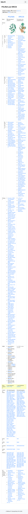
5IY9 (7, 457)
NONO (8, 416)
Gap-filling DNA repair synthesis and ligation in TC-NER (11, 288)
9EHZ (10, 467)
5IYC (14, 457)
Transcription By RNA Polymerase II (11, 134)
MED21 (13, 413)
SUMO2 (8, 430)
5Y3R (23, 453)
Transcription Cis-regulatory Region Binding (21, 79)
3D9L (10, 453)
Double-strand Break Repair (22, 133)
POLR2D (14, 418)
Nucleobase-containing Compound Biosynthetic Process (10, 495)
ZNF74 (14, 436)
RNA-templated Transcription (11, 123)
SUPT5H (11, 430)
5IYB (12, 457)
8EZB (18, 467)
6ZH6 (18, 456)
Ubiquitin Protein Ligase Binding (11, 97)
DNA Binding (10, 80)
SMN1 (13, 427)
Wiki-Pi (3, 2)
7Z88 (18, 462)
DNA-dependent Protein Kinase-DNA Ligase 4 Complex (22, 51)
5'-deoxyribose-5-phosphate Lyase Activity (21, 119)
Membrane (20, 53)
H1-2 (14, 409)
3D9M (12, 453)
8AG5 (23, 463)
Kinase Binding (10, 95)
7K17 (23, 457)
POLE (24, 405)
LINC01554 (19, 400)
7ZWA (25, 462)
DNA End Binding (21, 116)
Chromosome (10, 45)
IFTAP (8, 411)
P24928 (13, 449)
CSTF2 (8, 403)
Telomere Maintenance (20, 123)
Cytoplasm (10, 47)
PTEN (11, 425)
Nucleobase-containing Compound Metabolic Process (11, 479)
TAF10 (8, 431)
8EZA (23, 465)
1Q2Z (23, 452)
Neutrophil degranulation (20, 210)
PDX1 (20, 404)
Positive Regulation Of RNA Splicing (11, 143)
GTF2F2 (8, 386)
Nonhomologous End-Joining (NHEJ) (21, 208)
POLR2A (11, 16)
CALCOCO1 (9, 393)
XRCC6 (20, 416)
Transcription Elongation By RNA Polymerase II (11, 137)
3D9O (10, 455)
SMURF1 (11, 428)
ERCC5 (8, 406)
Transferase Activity (11, 90)
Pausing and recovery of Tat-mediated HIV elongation (11, 235)
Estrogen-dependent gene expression (11, 340)
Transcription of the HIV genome (11, 225)
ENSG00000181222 (10, 445)
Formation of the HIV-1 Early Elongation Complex (11, 211)
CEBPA (21, 393)
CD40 (24, 392)
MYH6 (11, 415)
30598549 (13, 357)
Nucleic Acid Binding (12, 79)
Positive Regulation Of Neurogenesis (21, 176)
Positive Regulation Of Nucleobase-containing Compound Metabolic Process (21, 486)
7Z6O (23, 461)
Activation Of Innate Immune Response (22, 127)
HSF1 (23, 398)
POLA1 (18, 405)
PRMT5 (11, 424)
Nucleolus (10, 46)
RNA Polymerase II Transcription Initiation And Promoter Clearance (11, 330)
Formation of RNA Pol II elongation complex (11, 199)
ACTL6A (13, 391)
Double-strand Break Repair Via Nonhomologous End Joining (22, 137)
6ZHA (20, 456)
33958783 (9, 370)
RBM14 (18, 408)
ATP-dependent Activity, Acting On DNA (21, 102)
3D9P (12, 455)
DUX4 (18, 397)
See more (8, 502)
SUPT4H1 (22, 410)
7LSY (22, 458)
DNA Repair (20, 131)
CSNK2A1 (8, 402)
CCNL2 (13, 396)
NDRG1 (18, 403)
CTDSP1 (8, 404)
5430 (7, 438)
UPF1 (8, 435)
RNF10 (14, 425)
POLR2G (8, 421)
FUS (12, 408)
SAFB (8, 427)
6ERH (23, 455)
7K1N (20, 458)
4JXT (8, 456)
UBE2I (18, 415)
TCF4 (21, 411)
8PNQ (13, 464)
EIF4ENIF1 (11, 405)
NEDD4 (13, 415)
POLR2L (8, 422)
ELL (14, 405)
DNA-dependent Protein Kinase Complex (21, 66)
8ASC (18, 464)
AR (20, 391)
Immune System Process (21, 130)
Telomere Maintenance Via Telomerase (21, 145)
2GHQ (8, 452)
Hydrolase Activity (11, 93)
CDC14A (11, 397)
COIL (21, 394)
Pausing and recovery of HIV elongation (11, 252)
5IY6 (10, 456)
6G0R (12, 459)
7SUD (20, 461)
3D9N (8, 455)
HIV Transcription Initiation (11, 219)
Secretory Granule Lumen (21, 62)
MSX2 (22, 400)
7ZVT (22, 462)
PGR (23, 404)
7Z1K (13, 463)
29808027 (9, 377)
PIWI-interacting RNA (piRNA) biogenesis (11, 264)
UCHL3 (21, 415)
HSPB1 (18, 399)
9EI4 (9, 468)
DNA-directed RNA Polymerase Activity (11, 84)
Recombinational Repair (21, 125)
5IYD (8, 458)
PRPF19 (8, 425)
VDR (10, 435)
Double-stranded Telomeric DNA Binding (21, 91)
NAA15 (18, 402)
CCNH (8, 396)
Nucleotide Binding (21, 77)
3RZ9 (20, 453)
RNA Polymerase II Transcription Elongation (11, 326)
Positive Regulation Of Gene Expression (11, 140)
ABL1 (8, 391)
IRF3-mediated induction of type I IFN (21, 205)
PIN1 (8, 418)
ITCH (10, 411)
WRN (18, 416)
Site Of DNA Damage (20, 72)
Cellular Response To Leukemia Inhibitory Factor (21, 194)
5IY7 (12, 456)
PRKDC (21, 406)
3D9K (8, 453)
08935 (18, 442)
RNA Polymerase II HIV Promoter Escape (11, 222)
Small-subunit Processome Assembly (20, 158)
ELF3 (20, 397)
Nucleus (9, 40)
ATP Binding (20, 97)
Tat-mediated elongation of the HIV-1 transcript (11, 247)
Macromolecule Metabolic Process (11, 483)
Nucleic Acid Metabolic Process (11, 472)
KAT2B (8, 412)
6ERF (18, 455)
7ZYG (18, 463)
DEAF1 (22, 396)
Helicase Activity (21, 95)
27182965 (13, 365)
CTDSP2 (12, 404)
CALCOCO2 (9, 394)
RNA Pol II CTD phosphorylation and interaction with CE (11, 334)
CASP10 (13, 394)
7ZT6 (20, 462)
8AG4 (20, 463)
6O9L (10, 461)
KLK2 (11, 412)
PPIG (11, 422)
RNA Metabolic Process (10, 476)
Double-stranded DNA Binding (21, 88)
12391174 (18, 10)
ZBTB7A (23, 416)
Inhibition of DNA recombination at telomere (11, 343)
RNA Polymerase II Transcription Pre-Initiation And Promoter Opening (11, 318)
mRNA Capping (11, 303)
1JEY (20, 452)
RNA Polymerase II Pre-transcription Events (11, 274)
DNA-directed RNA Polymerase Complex (11, 37)
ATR (24, 391)
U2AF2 (10, 434)
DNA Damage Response (20, 142)
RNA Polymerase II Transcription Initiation (11, 322)
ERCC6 (11, 406)
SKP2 (10, 427)
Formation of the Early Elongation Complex (11, 203)
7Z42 (15, 463)
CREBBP (8, 400)
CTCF (11, 403)
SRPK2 (23, 409)
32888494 (9, 361)
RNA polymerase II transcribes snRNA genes (11, 298)
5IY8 (14, 456)
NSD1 (13, 416)
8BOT (20, 465)
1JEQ (18, 452)
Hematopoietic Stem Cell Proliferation (22, 184)
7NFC (18, 459)
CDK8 (11, 398)
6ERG (20, 455)
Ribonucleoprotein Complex (21, 74)
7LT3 (25, 458)
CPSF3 (14, 399)
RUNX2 (18, 409)
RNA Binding (10, 82)
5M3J (12, 458)
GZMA (18, 398)
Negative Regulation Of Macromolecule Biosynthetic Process (22, 149)
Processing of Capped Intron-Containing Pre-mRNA (11, 311)
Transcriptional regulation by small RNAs (11, 261)
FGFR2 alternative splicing (11, 295)
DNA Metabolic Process (21, 471)
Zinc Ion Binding (11, 89)
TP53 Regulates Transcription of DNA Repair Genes (12, 292)
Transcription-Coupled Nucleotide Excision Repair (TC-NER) (12, 281)
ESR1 (10, 408)
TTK (7, 434)
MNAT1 (8, 415)
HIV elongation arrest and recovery (11, 249)
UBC (23, 413)
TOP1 (24, 412)
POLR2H (12, 421)
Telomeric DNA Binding (21, 112)
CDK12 (8, 398)
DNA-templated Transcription (11, 125)
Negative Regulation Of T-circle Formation (22, 191)
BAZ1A (18, 392)
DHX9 (8, 405)
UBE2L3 (13, 434)
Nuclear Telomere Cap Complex (21, 39)
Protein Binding (11, 88)
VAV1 (23, 415)
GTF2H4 (11, 409)
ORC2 (21, 403)
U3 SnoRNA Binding (22, 110)
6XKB (14, 461)
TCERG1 (14, 431)
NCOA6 (23, 402)
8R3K (8, 465)
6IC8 (15, 459)
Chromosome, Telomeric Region (21, 36)
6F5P (10, 459)
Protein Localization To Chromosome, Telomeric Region (21, 181)
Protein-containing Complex (21, 57)
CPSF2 (11, 399)
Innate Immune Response (21, 163)
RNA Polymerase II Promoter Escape (11, 315)
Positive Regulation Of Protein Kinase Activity (21, 166)
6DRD (8, 459)
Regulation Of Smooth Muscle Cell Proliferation (22, 173)
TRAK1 (11, 432)
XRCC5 (21, 16)
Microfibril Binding (11, 102)
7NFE (20, 459)
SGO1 (21, 409)
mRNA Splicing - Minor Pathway (11, 308)
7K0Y (20, 457)
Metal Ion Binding (11, 101)
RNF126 (21, 408)
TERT (22, 412)
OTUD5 (8, 417)
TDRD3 (8, 432)
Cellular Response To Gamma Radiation (21, 187)
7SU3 (18, 461)
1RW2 (18, 453)
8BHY (18, 465)
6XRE (8, 462)
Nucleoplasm (10, 41)
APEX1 (18, 391)
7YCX (10, 463)
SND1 (9, 429)
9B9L (8, 467)
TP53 (11, 386)
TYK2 (21, 413)
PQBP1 (8, 424)
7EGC (13, 462)
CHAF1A (18, 394)
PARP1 (23, 403)
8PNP (10, 464)
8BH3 (20, 464)
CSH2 (11, 400)
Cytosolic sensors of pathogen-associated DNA (22, 201)
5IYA (9, 457)
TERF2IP (18, 412)
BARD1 (10, 392)
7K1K (18, 458)
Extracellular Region (22, 40)
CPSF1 (8, 399)
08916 (8, 442)
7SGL (23, 459)
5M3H (10, 458)
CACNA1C (19, 386)
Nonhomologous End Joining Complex (22, 69)
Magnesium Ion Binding (11, 78)
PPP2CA (12, 423)
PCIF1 (11, 417)
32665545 (9, 351)
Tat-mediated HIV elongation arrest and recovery (12, 243)
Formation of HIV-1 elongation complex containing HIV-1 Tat (11, 228)
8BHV (23, 464)
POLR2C (10, 418)
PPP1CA (8, 423)
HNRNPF (8, 410)
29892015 (9, 347)
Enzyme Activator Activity (21, 99)
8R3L (10, 465)
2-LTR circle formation (20, 198)
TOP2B (18, 413)
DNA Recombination (22, 140)
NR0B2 (10, 416)
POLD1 (21, 405)
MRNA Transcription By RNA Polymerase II (12, 146)
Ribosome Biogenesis (20, 161)
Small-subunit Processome (20, 55)
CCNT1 (8, 397)
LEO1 (8, 413)
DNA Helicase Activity (20, 84)
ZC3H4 (11, 436)
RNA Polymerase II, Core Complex (11, 43)
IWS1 (12, 411)
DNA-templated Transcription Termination (11, 128)
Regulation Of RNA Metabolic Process (11, 491)
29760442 (9, 354)
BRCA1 (13, 392)
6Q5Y (12, 461)
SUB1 (11, 429)
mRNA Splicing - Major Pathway (11, 305)
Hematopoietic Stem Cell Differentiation (22, 178)
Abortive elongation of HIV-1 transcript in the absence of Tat (12, 239)
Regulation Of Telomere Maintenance (20, 154)
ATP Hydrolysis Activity (21, 106)
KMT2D (13, 412)
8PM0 (8, 464)
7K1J (25, 457)
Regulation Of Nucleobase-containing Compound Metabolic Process (11, 487)
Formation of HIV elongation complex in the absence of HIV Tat (11, 207)
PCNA (18, 404)
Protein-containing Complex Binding (21, 114)
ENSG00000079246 (20, 445)
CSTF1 (12, 402)
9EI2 (14, 467)
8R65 (14, 465)
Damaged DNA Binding (21, 86)
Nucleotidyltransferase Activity (11, 92)
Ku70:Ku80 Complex (22, 64)
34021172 (9, 379)
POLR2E (8, 419)
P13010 (18, 449)
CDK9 (13, 398)
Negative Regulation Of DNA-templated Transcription (22, 170)
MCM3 (10, 413)
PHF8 (13, 417)
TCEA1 (10, 431)
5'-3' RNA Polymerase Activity (11, 99)
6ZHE (22, 456)
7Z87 (25, 461)
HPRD (9, 12)
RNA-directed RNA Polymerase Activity (11, 86)
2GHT (10, 452)
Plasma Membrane (21, 48)
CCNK (10, 396)
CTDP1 (13, 403)
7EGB (10, 462)
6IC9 (7, 461)
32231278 (9, 372)
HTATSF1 (12, 410)
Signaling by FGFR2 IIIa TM (11, 337)
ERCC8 (14, 406)
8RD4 (20, 467)
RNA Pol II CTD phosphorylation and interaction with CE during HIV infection (11, 215)
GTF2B (8, 409)
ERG (7, 408)
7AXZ (18, 457)
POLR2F (11, 419)
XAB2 (12, 435)
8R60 (12, 465)
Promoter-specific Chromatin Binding (11, 104)
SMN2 (8, 428)
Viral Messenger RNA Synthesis (11, 255)
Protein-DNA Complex (20, 60)
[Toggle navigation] (25, 2)
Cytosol (19, 47)
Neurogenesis (20, 152)
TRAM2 (14, 432)
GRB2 (14, 408)
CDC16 (18, 393)
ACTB (10, 391)
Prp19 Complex (11, 39)
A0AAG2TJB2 (9, 449)
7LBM (8, 463)
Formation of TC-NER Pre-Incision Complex (11, 277)
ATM (7, 392)
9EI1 (12, 467)
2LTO (13, 452)
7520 (18, 438)
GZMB (21, 398)
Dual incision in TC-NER (11, 285)
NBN (20, 402)
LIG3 (21, 399)
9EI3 (7, 468)
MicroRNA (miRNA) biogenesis (11, 258)
